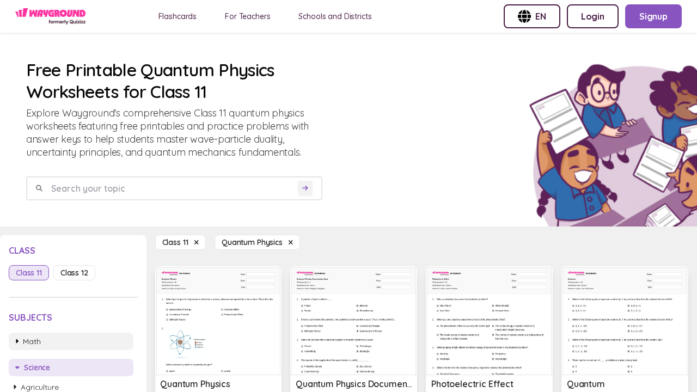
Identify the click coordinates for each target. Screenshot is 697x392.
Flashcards (177, 16)
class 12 (74, 273)
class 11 (29, 273)
